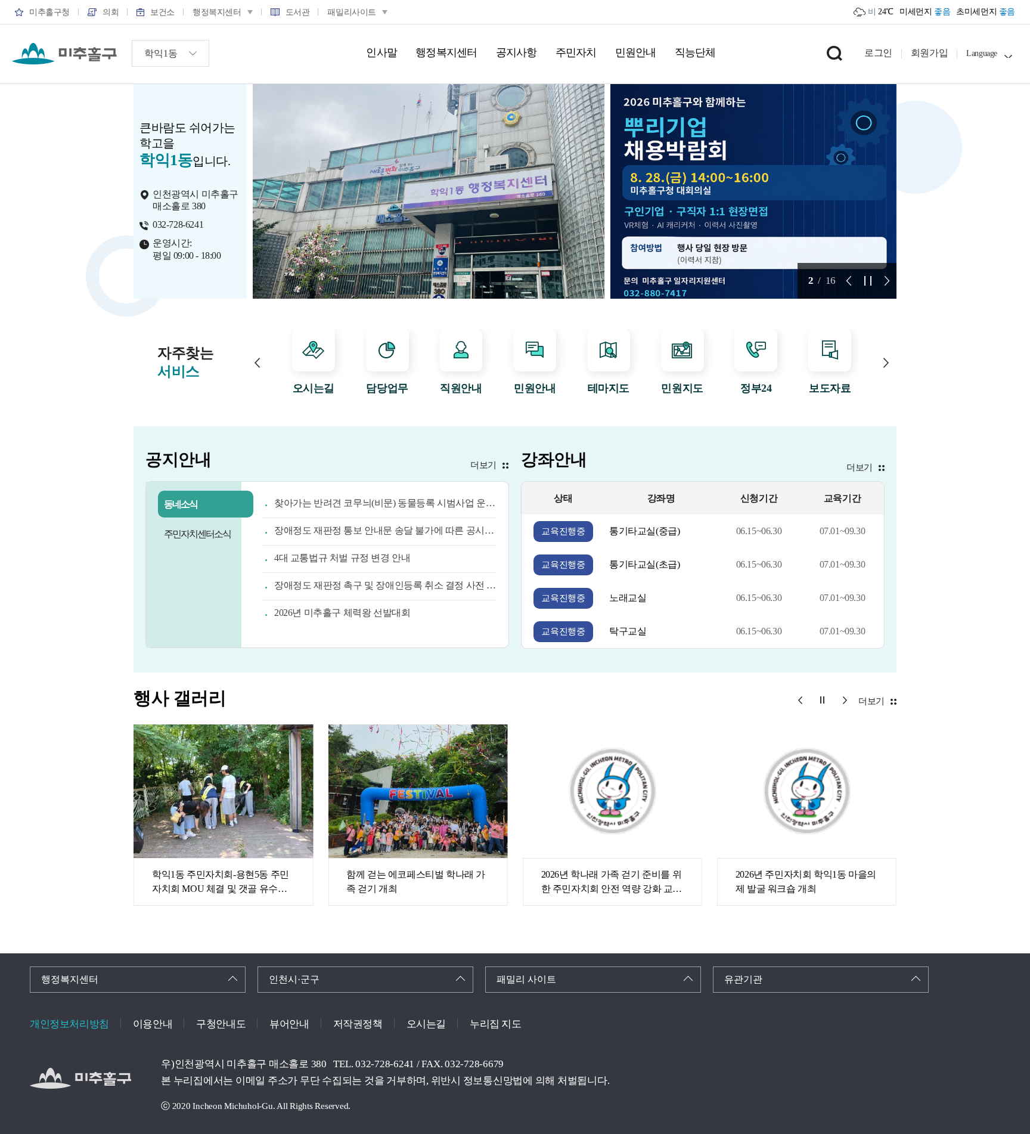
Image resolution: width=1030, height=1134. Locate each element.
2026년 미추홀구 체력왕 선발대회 (342, 613)
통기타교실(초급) (644, 564)
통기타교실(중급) (644, 531)
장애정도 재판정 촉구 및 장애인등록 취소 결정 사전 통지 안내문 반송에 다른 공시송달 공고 (385, 585)
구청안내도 (221, 1024)
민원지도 (682, 388)
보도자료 (830, 388)
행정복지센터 (69, 979)
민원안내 (535, 388)
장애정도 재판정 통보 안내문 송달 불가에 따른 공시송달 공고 (385, 530)
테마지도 (608, 388)
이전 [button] (257, 362)
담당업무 (387, 388)
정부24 (755, 388)
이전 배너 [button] (848, 281)
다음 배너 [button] (886, 281)
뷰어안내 (289, 1024)
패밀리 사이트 (526, 979)
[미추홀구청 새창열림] (80, 1078)
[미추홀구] (64, 53)
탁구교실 (627, 631)
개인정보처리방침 (69, 1024)
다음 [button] (886, 362)
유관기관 (743, 979)
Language (981, 53)
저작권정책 (358, 1024)
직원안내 (461, 388)
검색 (834, 53)
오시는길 (313, 388)
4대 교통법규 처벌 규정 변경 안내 (342, 558)
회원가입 (929, 53)
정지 (867, 281)
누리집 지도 (496, 1024)
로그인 (878, 53)
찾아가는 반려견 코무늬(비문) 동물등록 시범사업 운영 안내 (385, 503)
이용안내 (152, 1024)
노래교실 (627, 598)
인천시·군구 (294, 979)
